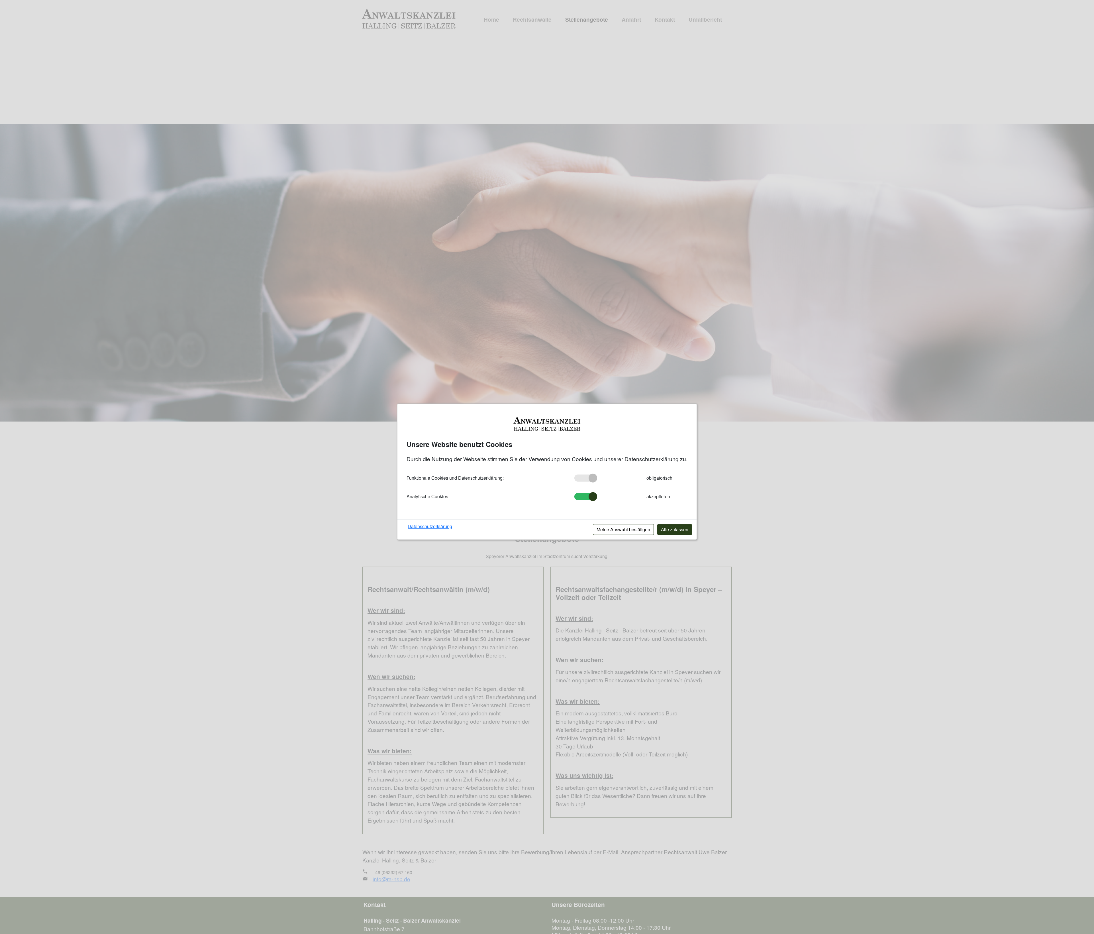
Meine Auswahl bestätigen (623, 529)
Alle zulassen (674, 529)
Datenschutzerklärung (430, 526)
